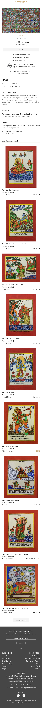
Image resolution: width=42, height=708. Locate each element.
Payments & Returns (33, 661)
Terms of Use (26, 702)
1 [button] (19, 35)
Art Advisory (6, 658)
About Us (5, 656)
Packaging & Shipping (32, 658)
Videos (4, 666)
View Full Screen (21, 38)
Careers (37, 664)
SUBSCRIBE (21, 643)
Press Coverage (7, 664)
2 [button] (20, 35)
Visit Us (37, 669)
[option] (21, 20)
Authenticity (36, 656)
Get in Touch (35, 666)
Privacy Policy (16, 702)
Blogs (4, 669)
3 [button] (22, 35)
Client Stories (6, 661)
